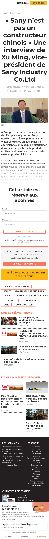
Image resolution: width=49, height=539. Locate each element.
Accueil (4, 13)
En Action (36, 447)
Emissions (36, 476)
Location (9, 300)
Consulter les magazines (13, 454)
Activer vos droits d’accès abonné (12, 450)
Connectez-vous (24, 232)
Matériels (36, 460)
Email (4, 209)
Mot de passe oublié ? (24, 236)
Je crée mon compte (24, 264)
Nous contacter (13, 465)
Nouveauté (36, 451)
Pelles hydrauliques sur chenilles (24, 291)
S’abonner (38, 3)
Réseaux (36, 474)
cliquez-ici (27, 242)
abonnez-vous (24, 276)
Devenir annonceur (13, 458)
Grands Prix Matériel (36, 483)
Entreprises (36, 470)
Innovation (36, 449)
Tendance (36, 467)
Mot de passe (7, 220)
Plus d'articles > (39, 381)
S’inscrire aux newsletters (13, 456)
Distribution (28, 300)
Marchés (36, 472)
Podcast (36, 479)
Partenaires (36, 485)
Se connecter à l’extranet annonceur (12, 461)
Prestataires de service (36, 458)
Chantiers (36, 463)
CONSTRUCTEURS (25, 305)
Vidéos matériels (36, 481)
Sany (6, 305)
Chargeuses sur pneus (16, 287)
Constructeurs (16, 13)
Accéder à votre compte (13, 447)
